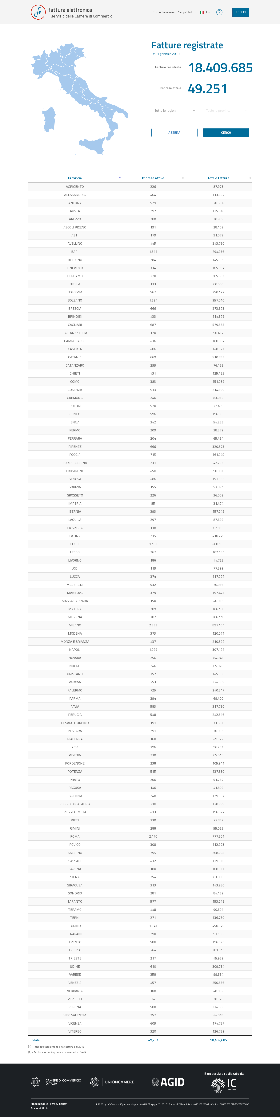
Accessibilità (39, 1108)
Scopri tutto (186, 12)
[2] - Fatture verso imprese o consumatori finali (57, 1052)
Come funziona (163, 12)
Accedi (240, 12)
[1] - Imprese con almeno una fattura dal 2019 (56, 1047)
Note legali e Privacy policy (49, 1103)
